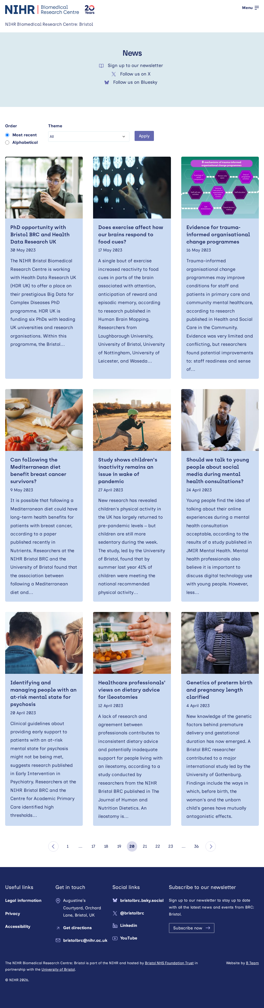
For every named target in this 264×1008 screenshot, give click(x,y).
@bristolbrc (132, 913)
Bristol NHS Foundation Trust (169, 963)
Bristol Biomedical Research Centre (42, 9)
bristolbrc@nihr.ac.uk (85, 940)
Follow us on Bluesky (135, 82)
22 (157, 846)
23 (170, 846)
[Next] (210, 846)
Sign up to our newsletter (135, 65)
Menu (247, 7)
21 (145, 846)
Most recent (24, 134)
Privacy (12, 913)
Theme (55, 125)
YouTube (128, 938)
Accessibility (17, 926)
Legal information (23, 900)
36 (196, 846)
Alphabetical (25, 142)
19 (119, 846)
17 (93, 846)
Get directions (77, 927)
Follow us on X (135, 74)
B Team (252, 963)
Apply (144, 135)
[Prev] (53, 846)
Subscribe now (187, 928)
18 (106, 846)
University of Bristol (58, 969)
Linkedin (128, 925)
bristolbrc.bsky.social (142, 900)
